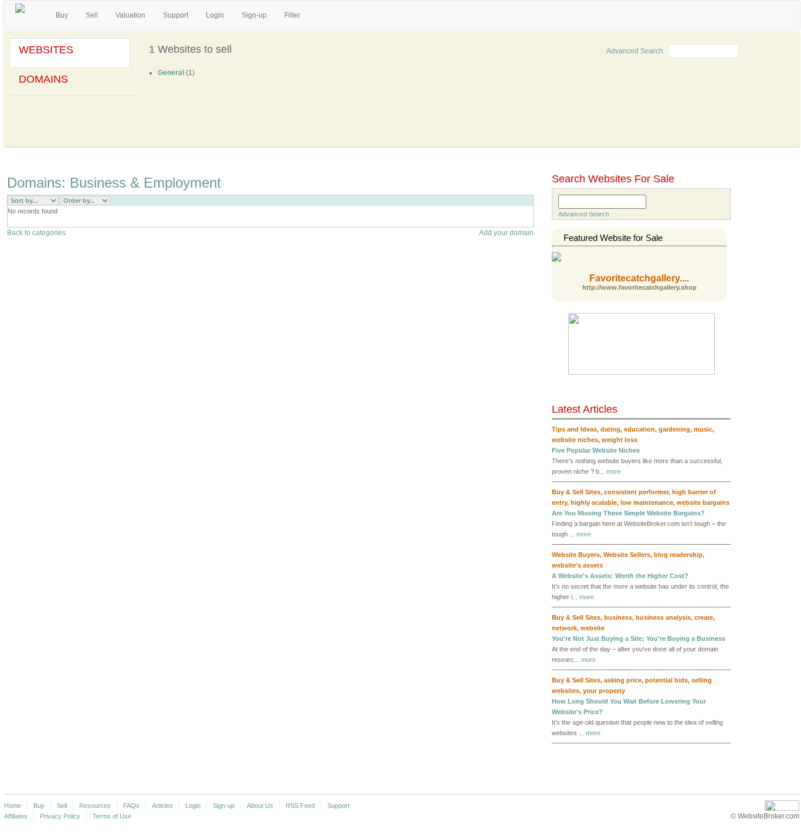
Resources (95, 805)
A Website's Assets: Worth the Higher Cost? (620, 575)
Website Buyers (576, 554)
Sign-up (254, 15)
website (593, 627)
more (613, 471)
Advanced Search (634, 51)
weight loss (619, 439)
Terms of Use (112, 816)
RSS (529, 200)
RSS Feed (300, 805)
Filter (292, 15)
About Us (260, 805)
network (564, 627)
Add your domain (506, 233)
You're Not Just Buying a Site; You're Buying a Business (638, 638)
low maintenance (646, 502)
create (703, 617)
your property (604, 690)
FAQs (131, 805)
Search (762, 50)
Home (12, 805)
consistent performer (636, 491)
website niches (575, 439)
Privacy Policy (60, 816)
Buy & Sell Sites (576, 491)
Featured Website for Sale (613, 238)
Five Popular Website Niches (596, 450)
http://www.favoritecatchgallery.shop (639, 287)
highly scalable (594, 502)
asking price (623, 680)
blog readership (678, 554)
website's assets (577, 565)
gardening (674, 429)
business (618, 617)
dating (610, 429)
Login (215, 15)
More (710, 754)
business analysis (663, 617)
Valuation (130, 15)
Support (175, 15)
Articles (162, 805)
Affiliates (16, 816)
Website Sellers (626, 554)
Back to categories (36, 233)
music (703, 429)
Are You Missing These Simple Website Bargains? (628, 513)
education (639, 429)
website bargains (703, 502)
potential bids (666, 680)
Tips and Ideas (574, 429)
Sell (92, 15)
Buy (62, 15)
